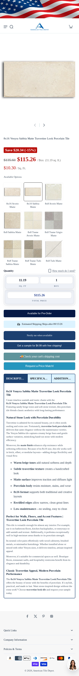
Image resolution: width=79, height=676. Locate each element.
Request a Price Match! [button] (39, 365)
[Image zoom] (39, 79)
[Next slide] (44, 125)
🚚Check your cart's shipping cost (40, 356)
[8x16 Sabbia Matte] (33, 192)
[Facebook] (27, 616)
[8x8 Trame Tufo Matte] (33, 249)
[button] (39, 313)
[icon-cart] (71, 26)
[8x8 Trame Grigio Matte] (53, 220)
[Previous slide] (35, 125)
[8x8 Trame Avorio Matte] (33, 220)
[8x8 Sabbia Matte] (12, 220)
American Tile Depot (43, 670)
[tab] (16, 378)
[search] (11, 26)
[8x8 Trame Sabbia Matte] (12, 249)
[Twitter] (35, 616)
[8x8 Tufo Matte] (53, 249)
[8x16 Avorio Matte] (12, 192)
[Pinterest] (44, 616)
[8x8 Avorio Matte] (53, 192)
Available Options (13, 177)
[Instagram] (52, 616)
